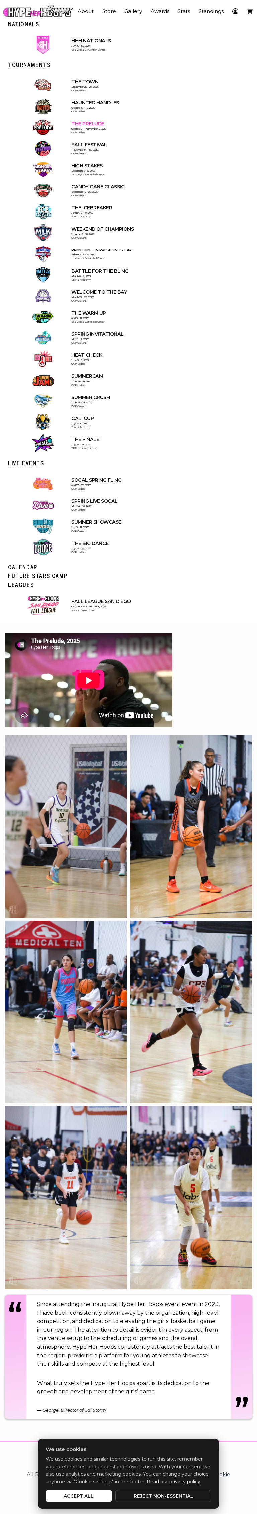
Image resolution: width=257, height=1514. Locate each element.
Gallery (133, 11)
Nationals (23, 24)
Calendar (22, 567)
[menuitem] (59, 11)
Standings (211, 11)
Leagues (21, 584)
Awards (160, 11)
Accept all (79, 1496)
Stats (184, 11)
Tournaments (29, 64)
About (86, 11)
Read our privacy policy (173, 1482)
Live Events (26, 463)
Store (109, 11)
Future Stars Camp (37, 575)
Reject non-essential (163, 1496)
